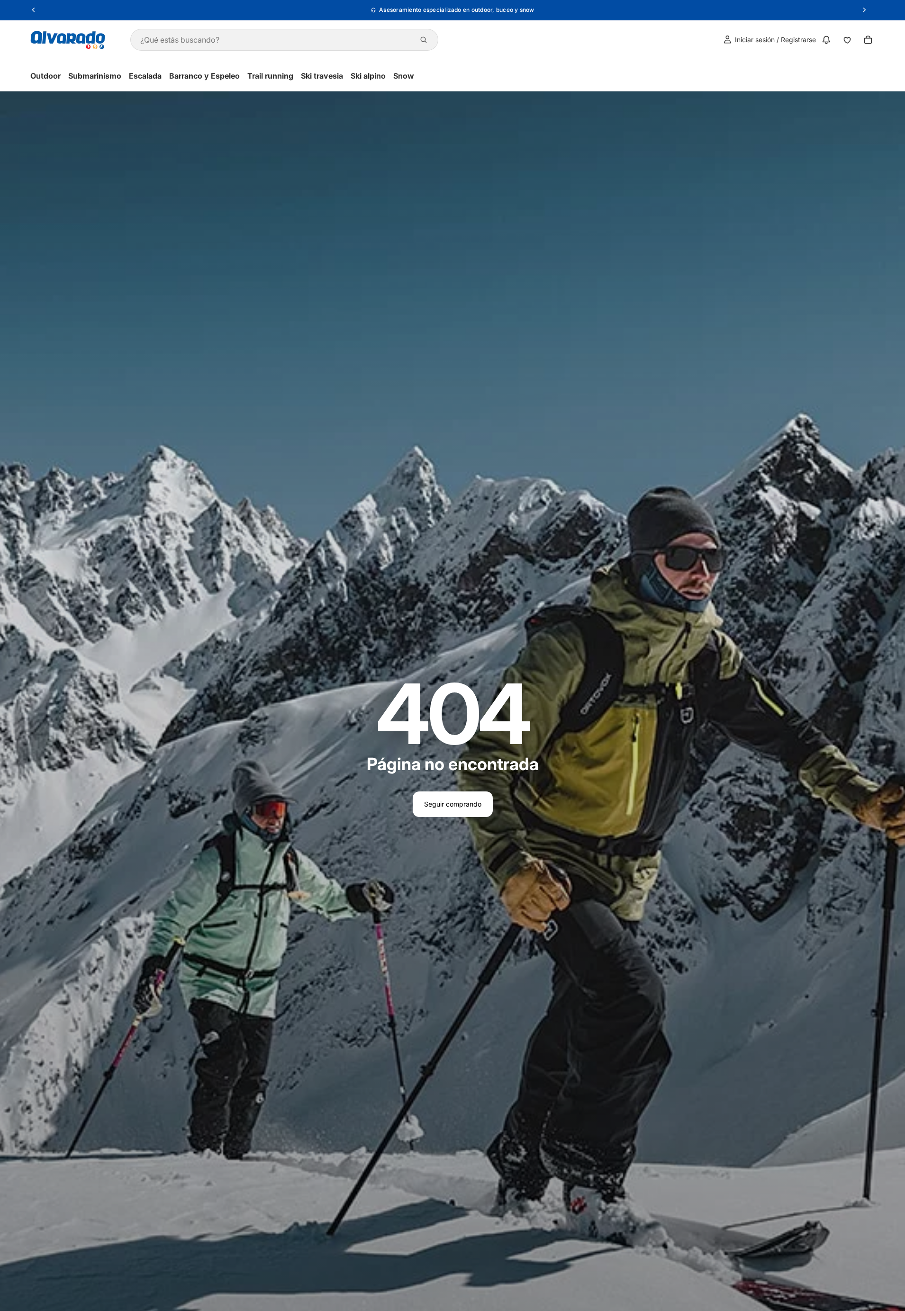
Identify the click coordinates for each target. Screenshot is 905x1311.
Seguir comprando (452, 804)
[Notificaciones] (826, 39)
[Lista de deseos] (847, 39)
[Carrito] (868, 39)
